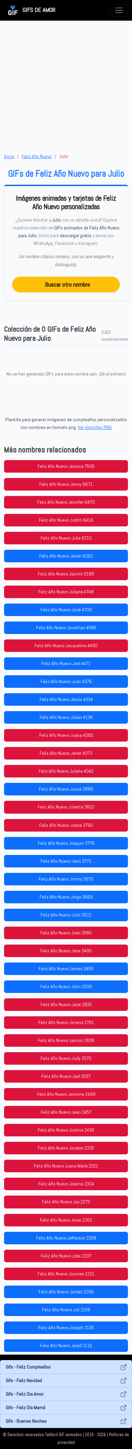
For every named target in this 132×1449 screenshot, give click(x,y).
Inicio (9, 156)
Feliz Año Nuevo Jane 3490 (66, 951)
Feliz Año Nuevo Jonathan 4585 (66, 628)
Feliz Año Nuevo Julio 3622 (66, 915)
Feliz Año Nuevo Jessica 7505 (66, 466)
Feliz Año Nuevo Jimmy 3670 (66, 879)
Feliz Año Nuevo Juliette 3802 (66, 807)
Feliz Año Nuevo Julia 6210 (66, 538)
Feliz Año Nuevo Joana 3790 (66, 825)
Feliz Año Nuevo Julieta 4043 (66, 771)
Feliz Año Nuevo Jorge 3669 (66, 897)
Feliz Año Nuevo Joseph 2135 (66, 1328)
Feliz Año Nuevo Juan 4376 (66, 681)
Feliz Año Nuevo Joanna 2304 (66, 1184)
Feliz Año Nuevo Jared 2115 (66, 1345)
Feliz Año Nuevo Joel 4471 (66, 663)
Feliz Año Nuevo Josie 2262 (66, 1220)
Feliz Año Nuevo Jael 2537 (66, 1076)
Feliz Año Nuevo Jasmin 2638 (66, 1040)
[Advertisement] (66, 87)
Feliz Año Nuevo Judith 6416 (66, 520)
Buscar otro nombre (67, 284)
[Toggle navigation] (119, 10)
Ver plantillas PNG (95, 427)
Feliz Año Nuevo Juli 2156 (66, 1310)
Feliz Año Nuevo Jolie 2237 (66, 1256)
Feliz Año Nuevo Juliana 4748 (66, 592)
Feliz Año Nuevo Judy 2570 (66, 1058)
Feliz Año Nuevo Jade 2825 (66, 1004)
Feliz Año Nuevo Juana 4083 (66, 735)
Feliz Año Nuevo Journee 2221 (66, 1274)
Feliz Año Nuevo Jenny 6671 (66, 484)
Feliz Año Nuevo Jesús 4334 (66, 699)
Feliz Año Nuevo (37, 156)
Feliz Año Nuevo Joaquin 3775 (66, 843)
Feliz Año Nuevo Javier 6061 (66, 556)
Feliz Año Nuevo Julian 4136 (66, 717)
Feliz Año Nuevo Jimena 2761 (66, 1022)
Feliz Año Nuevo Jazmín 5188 (66, 574)
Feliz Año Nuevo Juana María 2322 (66, 1166)
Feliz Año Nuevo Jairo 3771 (66, 861)
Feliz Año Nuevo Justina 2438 (66, 1130)
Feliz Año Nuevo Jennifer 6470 (66, 502)
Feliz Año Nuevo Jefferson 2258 (66, 1238)
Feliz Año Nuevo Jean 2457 (66, 1112)
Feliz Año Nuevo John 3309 (66, 986)
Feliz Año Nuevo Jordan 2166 (66, 1292)
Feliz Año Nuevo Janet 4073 (66, 753)
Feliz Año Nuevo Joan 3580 (66, 933)
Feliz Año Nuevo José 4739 (66, 610)
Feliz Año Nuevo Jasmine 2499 (66, 1094)
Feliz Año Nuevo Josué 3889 (66, 789)
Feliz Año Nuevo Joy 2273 (66, 1202)
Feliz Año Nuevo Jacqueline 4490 (66, 645)
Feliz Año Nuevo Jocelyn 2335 (66, 1148)
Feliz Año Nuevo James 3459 (66, 969)
